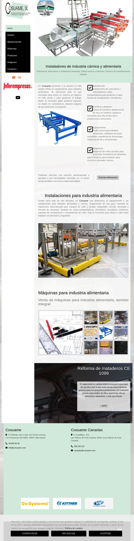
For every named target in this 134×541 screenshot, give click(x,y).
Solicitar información (107, 177)
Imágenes (12, 62)
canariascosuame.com (85, 450)
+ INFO (82, 50)
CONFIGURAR (29, 533)
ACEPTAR (105, 533)
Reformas (11, 49)
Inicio (9, 28)
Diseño (10, 35)
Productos (12, 55)
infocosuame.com (17, 448)
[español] (14, 77)
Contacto (11, 69)
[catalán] (20, 77)
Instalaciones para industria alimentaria (83, 195)
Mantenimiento (14, 42)
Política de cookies (74, 528)
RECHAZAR (68, 533)
